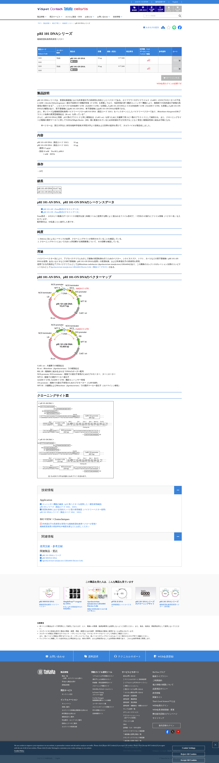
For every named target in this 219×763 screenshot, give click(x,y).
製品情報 (40, 17)
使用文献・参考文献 (51, 546)
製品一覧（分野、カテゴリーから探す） (72, 677)
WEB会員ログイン (160, 706)
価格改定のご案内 (68, 717)
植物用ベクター (67, 23)
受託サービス (55, 17)
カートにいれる (172, 78)
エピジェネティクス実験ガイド (103, 707)
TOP (39, 23)
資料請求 (93, 656)
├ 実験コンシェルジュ (130, 686)
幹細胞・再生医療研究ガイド (102, 682)
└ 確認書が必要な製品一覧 (132, 734)
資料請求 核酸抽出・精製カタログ (135, 706)
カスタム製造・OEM (73, 17)
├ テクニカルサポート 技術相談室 (134, 679)
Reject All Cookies (188, 754)
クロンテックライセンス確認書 (133, 737)
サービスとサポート (130, 672)
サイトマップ (158, 718)
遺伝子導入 (56, 23)
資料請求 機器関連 (130, 699)
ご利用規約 (157, 680)
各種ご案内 (65, 707)
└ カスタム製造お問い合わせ (133, 692)
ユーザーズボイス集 (99, 704)
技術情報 (116, 17)
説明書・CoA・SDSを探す (132, 728)
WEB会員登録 (166, 656)
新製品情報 (65, 685)
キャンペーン (66, 704)
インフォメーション (69, 700)
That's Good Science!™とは (164, 701)
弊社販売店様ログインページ (165, 714)
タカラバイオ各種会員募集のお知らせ (75, 710)
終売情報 (156, 693)
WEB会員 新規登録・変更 (163, 710)
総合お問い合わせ (129, 676)
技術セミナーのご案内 (69, 723)
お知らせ (88, 17)
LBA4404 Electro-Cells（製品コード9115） (80, 267)
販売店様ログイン (166, 726)
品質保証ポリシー (160, 689)
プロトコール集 (128, 721)
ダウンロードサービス (130, 712)
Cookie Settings (188, 748)
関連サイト (157, 697)
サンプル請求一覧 (129, 709)
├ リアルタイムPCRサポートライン (135, 682)
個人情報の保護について (163, 685)
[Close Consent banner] (215, 745)
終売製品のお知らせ (69, 713)
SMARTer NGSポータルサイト (103, 689)
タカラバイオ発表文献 (69, 727)
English (175, 2)
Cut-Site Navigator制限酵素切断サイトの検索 (102, 699)
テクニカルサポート (129, 656)
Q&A (125, 724)
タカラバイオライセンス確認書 (133, 731)
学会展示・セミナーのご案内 (72, 720)
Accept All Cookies (188, 760)
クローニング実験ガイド (101, 686)
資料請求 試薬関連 (130, 696)
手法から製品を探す (69, 681)
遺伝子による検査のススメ (102, 679)
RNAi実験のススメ (99, 710)
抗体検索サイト (98, 713)
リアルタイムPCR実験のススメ (103, 676)
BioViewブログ (159, 672)
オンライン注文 (67, 694)
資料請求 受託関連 (130, 702)
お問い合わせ (102, 17)
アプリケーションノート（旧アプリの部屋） (131, 717)
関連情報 (47, 536)
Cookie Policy (19, 751)
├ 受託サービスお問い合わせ (133, 689)
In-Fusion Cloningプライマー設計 (98, 694)
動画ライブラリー (160, 676)
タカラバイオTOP (141, 2)
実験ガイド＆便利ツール (101, 672)
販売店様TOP (160, 2)
